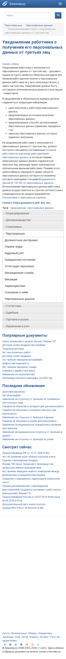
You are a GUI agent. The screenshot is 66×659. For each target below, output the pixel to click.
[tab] (33, 213)
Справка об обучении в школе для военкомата (29, 421)
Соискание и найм (16, 292)
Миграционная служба (19, 272)
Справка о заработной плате (18, 370)
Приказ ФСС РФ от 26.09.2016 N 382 (23, 507)
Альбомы (8, 637)
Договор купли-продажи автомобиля (23, 345)
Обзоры (32, 633)
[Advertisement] (33, 555)
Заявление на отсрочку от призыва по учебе (28, 439)
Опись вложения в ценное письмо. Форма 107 (29, 341)
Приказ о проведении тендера (20, 460)
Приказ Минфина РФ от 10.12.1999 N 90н (25, 453)
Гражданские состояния (20, 259)
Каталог (44, 637)
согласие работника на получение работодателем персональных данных (29, 154)
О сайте (42, 647)
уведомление (18, 207)
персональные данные (40, 207)
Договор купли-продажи (16, 356)
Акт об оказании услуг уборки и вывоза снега (28, 456)
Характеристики (15, 285)
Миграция (11, 279)
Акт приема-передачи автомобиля (22, 359)
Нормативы (45, 633)
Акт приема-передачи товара (19, 367)
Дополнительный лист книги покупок (24, 504)
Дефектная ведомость (15, 363)
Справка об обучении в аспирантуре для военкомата (33, 406)
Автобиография (11, 395)
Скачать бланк (10, 64)
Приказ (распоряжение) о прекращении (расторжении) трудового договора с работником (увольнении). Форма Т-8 (31, 490)
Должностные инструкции (21, 240)
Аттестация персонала (19, 266)
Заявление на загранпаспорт (18, 374)
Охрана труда (13, 246)
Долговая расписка (13, 391)
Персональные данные (39, 25)
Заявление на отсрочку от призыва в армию (28, 417)
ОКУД (24, 637)
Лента (6, 633)
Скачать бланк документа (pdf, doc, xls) (26, 202)
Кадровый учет (14, 253)
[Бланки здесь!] (5, 3)
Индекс (33, 637)
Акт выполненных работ (16, 352)
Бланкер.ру (17, 4)
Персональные (13, 25)
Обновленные (19, 633)
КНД (17, 637)
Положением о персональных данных (24, 197)
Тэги (52, 637)
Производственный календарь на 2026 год (27, 378)
